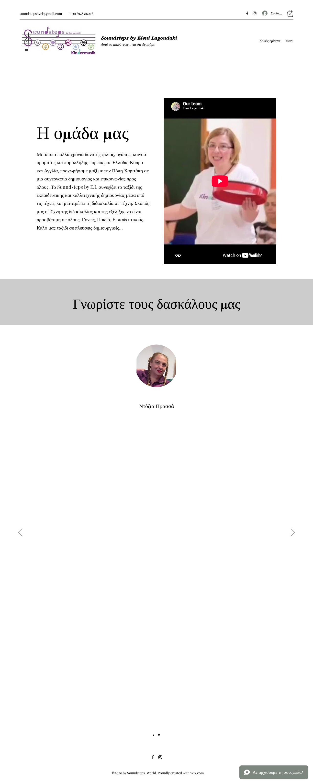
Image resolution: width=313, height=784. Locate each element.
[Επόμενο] (293, 532)
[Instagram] (254, 13)
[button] (290, 13)
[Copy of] (159, 735)
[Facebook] (247, 13)
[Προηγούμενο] (20, 532)
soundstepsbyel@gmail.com (41, 13)
